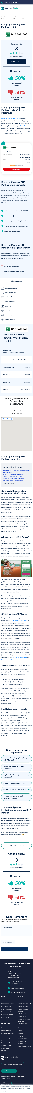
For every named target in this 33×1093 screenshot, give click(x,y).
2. (13, 474)
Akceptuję (3, 1091)
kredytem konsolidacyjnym (19, 620)
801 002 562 (14, 2)
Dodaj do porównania (16, 172)
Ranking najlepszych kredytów (13, 1064)
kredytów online (25, 126)
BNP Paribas (16, 118)
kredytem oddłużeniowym (19, 657)
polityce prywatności (25, 1088)
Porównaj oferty (9, 1071)
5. (13, 480)
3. (12, 476)
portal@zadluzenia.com (18, 992)
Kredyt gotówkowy (7, 118)
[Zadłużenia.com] (9, 8)
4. (13, 478)
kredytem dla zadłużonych (9, 660)
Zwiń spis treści (9, 483)
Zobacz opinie (16, 61)
